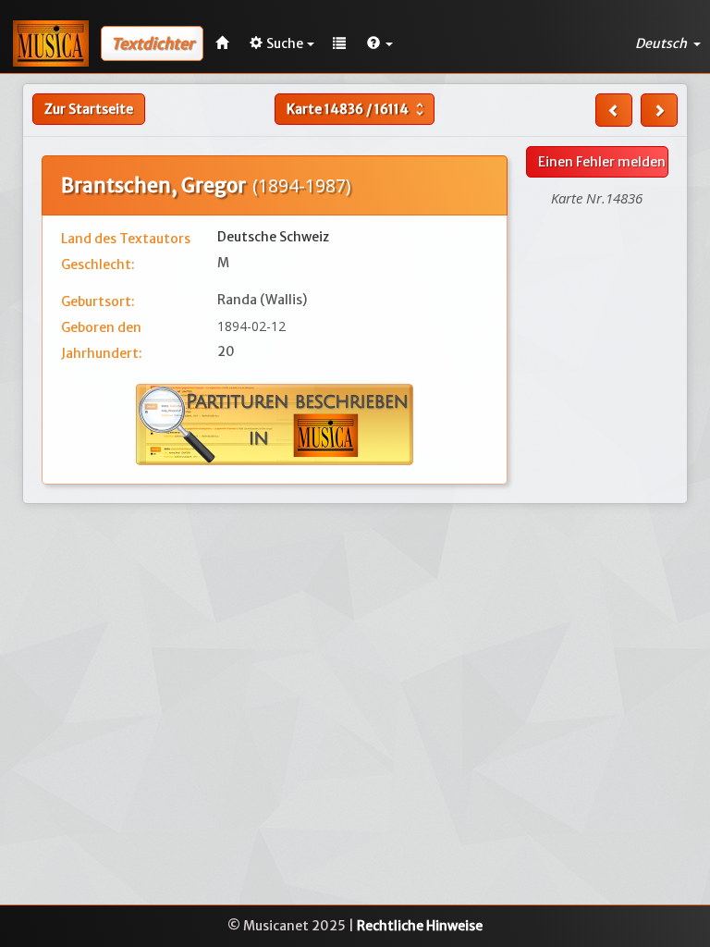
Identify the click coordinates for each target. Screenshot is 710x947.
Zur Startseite (88, 109)
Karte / (357, 109)
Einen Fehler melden (602, 162)
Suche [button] (284, 43)
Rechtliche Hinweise (420, 925)
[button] (380, 43)
